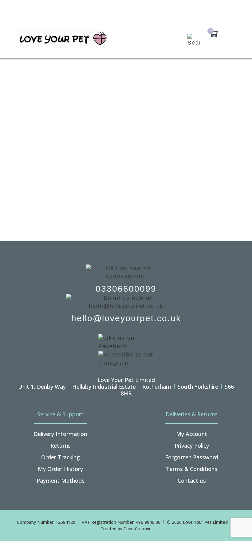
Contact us (192, 480)
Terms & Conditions (191, 469)
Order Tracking (60, 457)
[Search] (194, 43)
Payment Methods (61, 480)
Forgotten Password (191, 457)
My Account (191, 434)
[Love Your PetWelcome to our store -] (62, 38)
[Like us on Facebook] (126, 342)
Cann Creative (138, 528)
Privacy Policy (192, 445)
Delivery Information (60, 434)
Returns (60, 445)
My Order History (60, 469)
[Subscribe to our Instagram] (126, 358)
